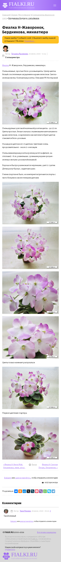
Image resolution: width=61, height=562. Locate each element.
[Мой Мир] (24, 491)
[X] (28, 491)
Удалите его (10, 550)
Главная (5, 15)
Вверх (30, 464)
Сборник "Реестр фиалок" (20, 15)
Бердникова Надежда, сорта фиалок (23, 18)
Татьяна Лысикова (19, 54)
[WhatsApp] (45, 491)
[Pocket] (36, 491)
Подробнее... (29, 41)
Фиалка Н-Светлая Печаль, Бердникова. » (48, 466)
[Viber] (41, 491)
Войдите (8, 478)
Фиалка (5, 65)
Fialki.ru (34, 539)
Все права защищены (46, 532)
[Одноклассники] (20, 491)
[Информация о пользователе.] (5, 48)
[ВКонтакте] (16, 491)
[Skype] (49, 491)
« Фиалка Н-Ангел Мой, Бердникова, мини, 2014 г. (14, 466)
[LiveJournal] (32, 491)
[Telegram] (53, 491)
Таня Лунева (25, 511)
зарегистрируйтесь (23, 478)
